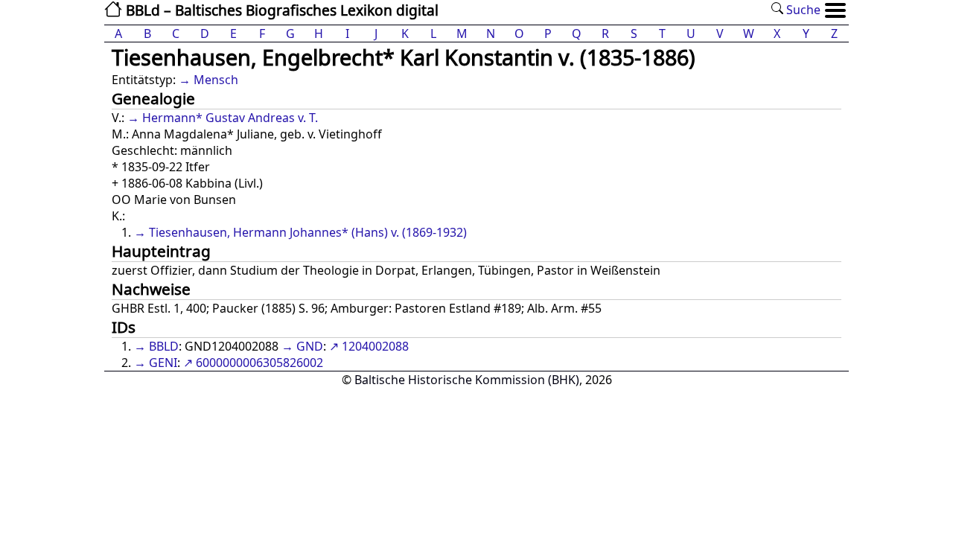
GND (309, 346)
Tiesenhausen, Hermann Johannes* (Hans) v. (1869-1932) (308, 232)
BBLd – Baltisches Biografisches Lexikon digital (280, 10)
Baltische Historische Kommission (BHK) (466, 379)
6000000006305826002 (259, 362)
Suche (801, 9)
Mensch (216, 79)
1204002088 (375, 346)
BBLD (164, 346)
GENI (163, 362)
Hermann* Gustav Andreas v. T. (230, 117)
